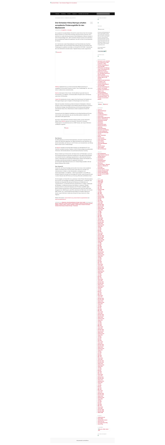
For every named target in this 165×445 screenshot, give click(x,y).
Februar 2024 (100, 195)
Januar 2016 (100, 313)
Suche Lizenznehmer (102, 139)
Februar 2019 (100, 264)
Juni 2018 (100, 275)
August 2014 (100, 335)
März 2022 (100, 216)
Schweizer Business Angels (103, 169)
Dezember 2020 (101, 235)
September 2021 (101, 224)
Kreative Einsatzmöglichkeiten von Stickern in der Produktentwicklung (104, 81)
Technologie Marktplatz (102, 143)
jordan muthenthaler (102, 135)
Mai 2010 (99, 403)
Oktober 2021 (100, 223)
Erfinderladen (100, 159)
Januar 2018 (100, 280)
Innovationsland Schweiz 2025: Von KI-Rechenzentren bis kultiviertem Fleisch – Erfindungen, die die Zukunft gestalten (103, 96)
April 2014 (100, 340)
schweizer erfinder (62, 204)
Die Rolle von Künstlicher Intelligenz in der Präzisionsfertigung (103, 91)
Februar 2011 (100, 390)
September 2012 (101, 365)
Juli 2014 (99, 336)
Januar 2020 (100, 250)
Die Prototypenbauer (102, 153)
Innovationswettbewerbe (71, 202)
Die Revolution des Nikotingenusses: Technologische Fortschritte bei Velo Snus (104, 69)
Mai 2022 (99, 214)
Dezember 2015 (101, 314)
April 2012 (100, 371)
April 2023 (100, 200)
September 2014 (101, 333)
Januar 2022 (100, 219)
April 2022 (100, 215)
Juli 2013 (99, 351)
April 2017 (100, 292)
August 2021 (100, 226)
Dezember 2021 (101, 220)
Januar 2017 (100, 297)
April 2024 (100, 192)
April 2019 (100, 261)
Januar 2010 (100, 408)
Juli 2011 (99, 384)
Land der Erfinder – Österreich (104, 164)
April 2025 (100, 186)
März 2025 (100, 188)
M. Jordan (69, 30)
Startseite (57, 13)
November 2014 (101, 331)
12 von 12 (100, 109)
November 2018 (101, 268)
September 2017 (101, 286)
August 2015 (100, 320)
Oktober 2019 (100, 253)
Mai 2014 (99, 339)
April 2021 (100, 231)
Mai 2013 (99, 354)
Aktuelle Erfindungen (102, 110)
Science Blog (100, 418)
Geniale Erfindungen (102, 128)
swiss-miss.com (101, 421)
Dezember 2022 (101, 204)
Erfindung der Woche (102, 124)
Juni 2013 (100, 352)
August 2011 (100, 382)
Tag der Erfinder (101, 142)
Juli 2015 (99, 321)
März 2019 (100, 263)
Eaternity (57, 93)
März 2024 (100, 193)
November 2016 (101, 299)
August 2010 (100, 399)
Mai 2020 (99, 245)
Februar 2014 (100, 341)
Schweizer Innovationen (85, 204)
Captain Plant (58, 99)
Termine (99, 144)
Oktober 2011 (100, 379)
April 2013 (100, 355)
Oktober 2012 (100, 363)
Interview (99, 133)
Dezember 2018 (101, 267)
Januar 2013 (100, 359)
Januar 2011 (100, 392)
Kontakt (68, 13)
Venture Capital (82, 202)
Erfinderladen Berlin (102, 160)
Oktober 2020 (100, 238)
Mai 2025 (99, 185)
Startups (77, 202)
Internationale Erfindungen (103, 132)
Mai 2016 (99, 307)
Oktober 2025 (100, 181)
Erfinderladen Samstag (102, 120)
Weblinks (99, 175)
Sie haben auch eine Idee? (84, 13)
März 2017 (100, 294)
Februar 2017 (100, 295)
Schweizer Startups (68, 205)
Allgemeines (64, 202)
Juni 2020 (100, 244)
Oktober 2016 (100, 301)
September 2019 (101, 254)
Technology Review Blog (103, 422)
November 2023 (101, 196)
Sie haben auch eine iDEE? (103, 174)
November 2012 (101, 362)
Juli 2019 (99, 257)
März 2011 (100, 389)
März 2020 (100, 248)
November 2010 (101, 394)
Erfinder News (100, 116)
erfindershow (100, 121)
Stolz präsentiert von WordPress (82, 440)
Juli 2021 (99, 227)
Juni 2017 (100, 290)
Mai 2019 (99, 260)
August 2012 (100, 366)
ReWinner (57, 86)
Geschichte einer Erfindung (103, 129)
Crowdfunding (100, 113)
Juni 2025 (100, 184)
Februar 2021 (100, 233)
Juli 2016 (99, 305)
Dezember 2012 (101, 360)
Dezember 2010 (101, 393)
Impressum (74, 13)
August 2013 (100, 350)
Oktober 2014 (100, 332)
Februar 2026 (100, 180)
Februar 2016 (100, 311)
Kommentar (75, 205)
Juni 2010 (100, 401)
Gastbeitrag (63, 13)
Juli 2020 (99, 242)
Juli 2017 (99, 288)
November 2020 (101, 237)
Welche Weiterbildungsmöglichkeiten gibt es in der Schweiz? (103, 77)
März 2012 (100, 373)
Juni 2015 (100, 322)
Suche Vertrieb (101, 140)
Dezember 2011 (101, 377)
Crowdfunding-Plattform (102, 114)
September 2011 (101, 381)
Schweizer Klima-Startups (60, 205)
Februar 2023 (100, 201)
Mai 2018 (99, 276)
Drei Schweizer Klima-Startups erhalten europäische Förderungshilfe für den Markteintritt (70, 25)
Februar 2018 (100, 279)
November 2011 (101, 378)
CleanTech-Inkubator (75, 203)
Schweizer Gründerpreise (103, 171)
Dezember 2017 (101, 282)
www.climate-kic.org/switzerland (80, 197)
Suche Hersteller (101, 138)
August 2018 (100, 272)
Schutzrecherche (101, 168)
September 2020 (101, 239)
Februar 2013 (100, 358)
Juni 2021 (100, 229)
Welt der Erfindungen (102, 148)
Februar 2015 (100, 326)
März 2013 (100, 356)
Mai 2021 (99, 230)
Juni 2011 (100, 385)
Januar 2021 (100, 234)
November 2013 (101, 345)
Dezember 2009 (101, 409)
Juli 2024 (99, 191)
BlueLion (63, 121)
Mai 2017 (99, 291)
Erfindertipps (100, 123)
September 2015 (101, 318)
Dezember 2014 (101, 329)
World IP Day (100, 424)
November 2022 (101, 205)
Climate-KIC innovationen (84, 203)
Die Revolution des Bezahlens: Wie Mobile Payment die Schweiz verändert (104, 73)
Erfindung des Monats (102, 125)
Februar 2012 (100, 374)
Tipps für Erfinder (101, 146)
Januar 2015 (100, 328)
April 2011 (100, 388)
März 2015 (100, 325)
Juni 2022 (100, 212)
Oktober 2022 (100, 207)
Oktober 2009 (100, 412)
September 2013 (101, 348)
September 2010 (101, 397)
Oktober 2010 (100, 396)
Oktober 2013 (100, 347)
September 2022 (101, 208)
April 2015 (100, 324)
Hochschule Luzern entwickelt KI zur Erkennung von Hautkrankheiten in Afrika (104, 62)
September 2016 (101, 302)
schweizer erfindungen (70, 204)
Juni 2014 (100, 337)
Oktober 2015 (100, 317)
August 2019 (100, 256)
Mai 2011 (99, 386)
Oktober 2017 (100, 284)
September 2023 (101, 197)
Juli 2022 (99, 211)
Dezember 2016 (101, 298)
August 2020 (100, 241)
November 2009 (101, 411)
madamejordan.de (101, 417)
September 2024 (101, 189)
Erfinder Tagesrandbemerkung (104, 117)
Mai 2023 (99, 199)
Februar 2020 (100, 249)
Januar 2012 (100, 375)
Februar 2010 (100, 407)
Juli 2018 (99, 273)
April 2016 (100, 309)
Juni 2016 (100, 306)
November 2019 (101, 252)
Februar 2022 (100, 218)
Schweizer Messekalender (103, 172)
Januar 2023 (100, 203)
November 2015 (101, 316)
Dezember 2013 (101, 344)
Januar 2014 (100, 343)
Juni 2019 (100, 258)
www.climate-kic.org (69, 197)
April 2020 (100, 246)
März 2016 (100, 310)
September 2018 (101, 271)
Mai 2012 (99, 370)
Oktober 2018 (100, 269)
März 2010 (100, 405)
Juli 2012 (99, 367)
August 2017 (100, 287)
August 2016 (100, 303)
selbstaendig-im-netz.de (102, 420)
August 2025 (100, 182)
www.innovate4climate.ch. (60, 199)
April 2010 (100, 404)
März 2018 (100, 278)
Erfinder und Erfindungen (103, 119)
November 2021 (101, 222)
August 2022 (100, 209)
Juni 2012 (100, 369)
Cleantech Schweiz (67, 203)
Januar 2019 (100, 265)
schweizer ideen (78, 204)
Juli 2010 (99, 400)
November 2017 (101, 283)
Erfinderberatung (101, 157)
